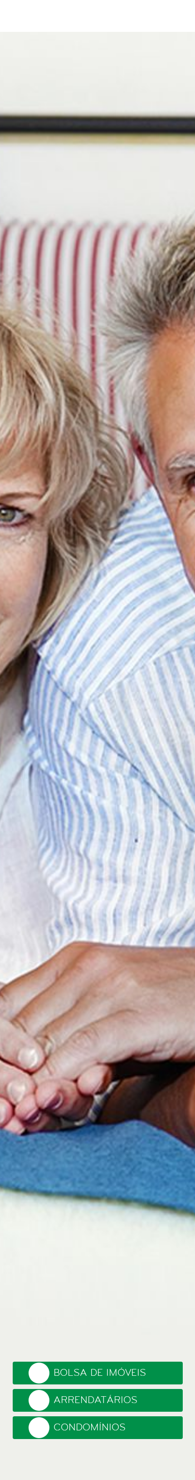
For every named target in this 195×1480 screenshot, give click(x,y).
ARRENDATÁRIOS (95, 1400)
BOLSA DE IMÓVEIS (100, 1373)
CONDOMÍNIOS (90, 1427)
